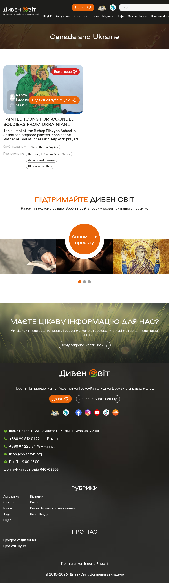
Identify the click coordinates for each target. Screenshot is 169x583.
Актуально (63, 16)
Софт (121, 16)
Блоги (95, 16)
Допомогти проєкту (85, 239)
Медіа (106, 16)
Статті (79, 16)
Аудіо (7, 514)
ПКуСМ (47, 16)
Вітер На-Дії (39, 514)
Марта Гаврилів (23, 97)
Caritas (33, 154)
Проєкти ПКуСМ (14, 546)
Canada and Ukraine (41, 160)
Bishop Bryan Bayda (57, 154)
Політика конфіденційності (84, 563)
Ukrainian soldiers (40, 166)
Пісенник (36, 496)
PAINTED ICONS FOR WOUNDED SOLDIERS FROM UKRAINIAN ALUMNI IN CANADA (39, 121)
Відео (7, 520)
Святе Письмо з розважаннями (52, 508)
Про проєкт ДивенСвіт (20, 540)
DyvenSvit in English (44, 147)
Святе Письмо (138, 16)
